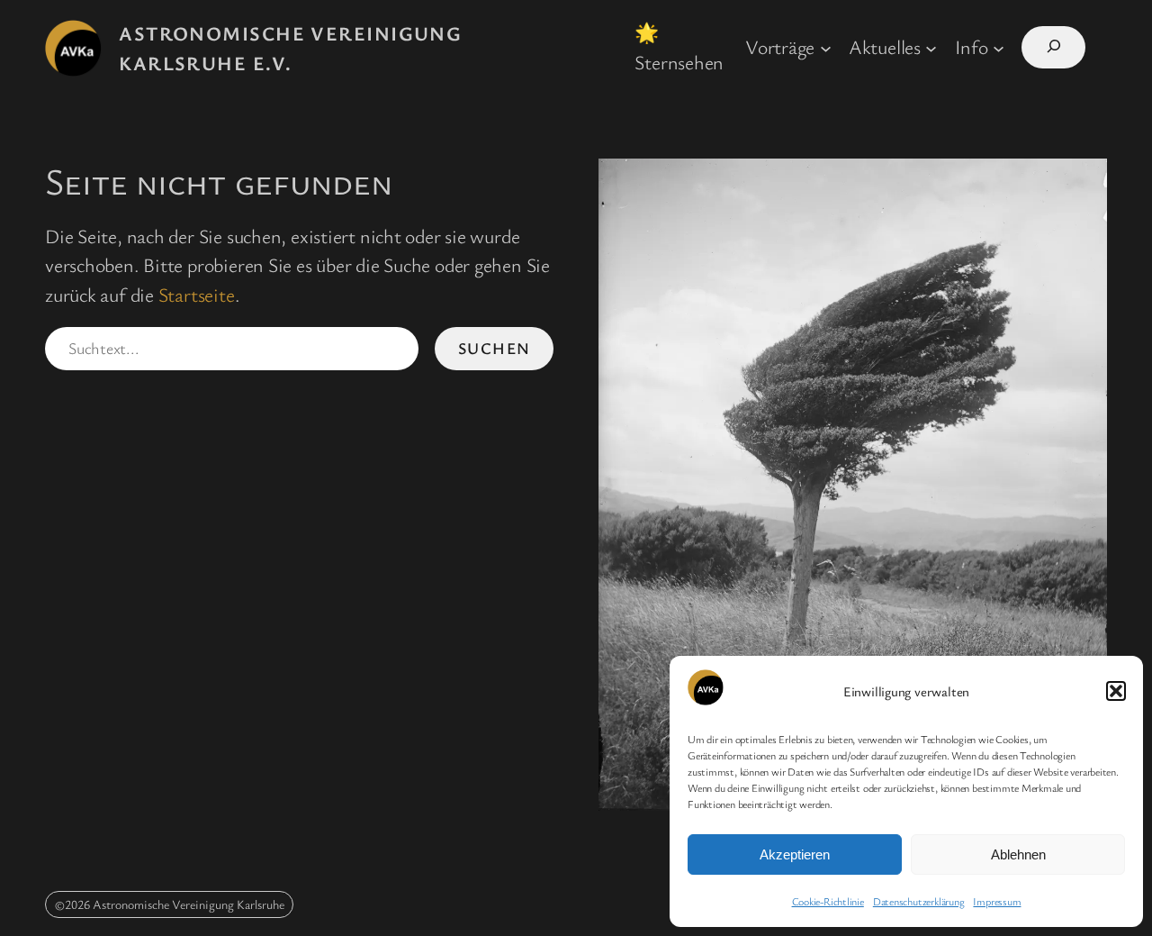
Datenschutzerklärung (919, 901)
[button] (1116, 691)
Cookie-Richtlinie (828, 901)
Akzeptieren (795, 854)
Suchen (494, 348)
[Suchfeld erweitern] (1053, 47)
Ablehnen (1018, 854)
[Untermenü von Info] (998, 47)
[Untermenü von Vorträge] (826, 47)
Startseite (196, 294)
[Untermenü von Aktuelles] (931, 47)
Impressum (997, 901)
